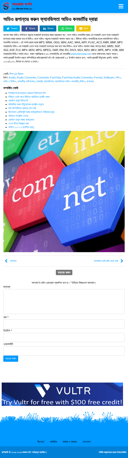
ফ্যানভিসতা (49, 81)
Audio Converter (26, 77)
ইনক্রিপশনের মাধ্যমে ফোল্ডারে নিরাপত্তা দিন (27, 93)
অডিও (118, 77)
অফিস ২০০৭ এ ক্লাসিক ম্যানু (21, 127)
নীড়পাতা (40, 441)
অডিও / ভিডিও (9, 81)
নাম (5, 317)
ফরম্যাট (39, 81)
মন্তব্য (6, 286)
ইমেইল (7, 330)
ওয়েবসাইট (8, 344)
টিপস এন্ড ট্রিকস (16, 73)
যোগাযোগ (86, 441)
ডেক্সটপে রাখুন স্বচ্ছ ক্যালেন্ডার (21, 119)
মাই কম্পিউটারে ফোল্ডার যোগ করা (22, 108)
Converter (43, 77)
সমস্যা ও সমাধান (70, 441)
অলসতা (13, 260)
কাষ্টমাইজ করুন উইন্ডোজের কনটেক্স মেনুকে (26, 104)
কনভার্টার (21, 81)
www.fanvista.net (81, 53)
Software (109, 77)
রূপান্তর (90, 81)
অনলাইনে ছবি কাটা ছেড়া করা (106, 260)
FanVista (55, 77)
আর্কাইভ (53, 441)
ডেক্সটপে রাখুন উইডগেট (18, 100)
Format (98, 77)
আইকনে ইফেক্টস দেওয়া (18, 115)
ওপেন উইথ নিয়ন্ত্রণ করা (18, 123)
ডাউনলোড (30, 81)
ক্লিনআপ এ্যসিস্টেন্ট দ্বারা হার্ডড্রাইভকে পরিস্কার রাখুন (31, 112)
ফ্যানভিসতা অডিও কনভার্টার (66, 81)
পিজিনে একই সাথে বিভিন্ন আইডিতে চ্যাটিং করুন (29, 96)
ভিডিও (82, 81)
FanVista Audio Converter (77, 77)
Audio (12, 77)
